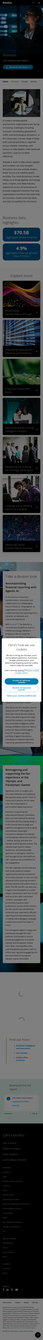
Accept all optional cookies (21, 681)
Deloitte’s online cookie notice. (27, 671)
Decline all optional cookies (21, 689)
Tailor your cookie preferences (21, 696)
